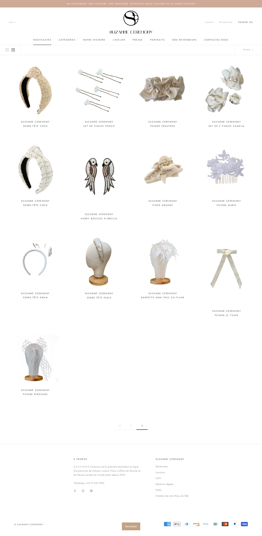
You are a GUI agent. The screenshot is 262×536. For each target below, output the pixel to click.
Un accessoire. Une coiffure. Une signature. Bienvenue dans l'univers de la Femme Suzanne (131, 3)
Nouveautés (42, 39)
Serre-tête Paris (99, 297)
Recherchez (162, 466)
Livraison (160, 472)
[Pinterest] (91, 491)
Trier (247, 49)
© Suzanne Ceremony (28, 524)
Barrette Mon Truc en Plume (162, 297)
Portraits (157, 39)
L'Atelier (119, 39)
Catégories (67, 39)
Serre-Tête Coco (35, 126)
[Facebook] (75, 491)
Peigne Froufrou (163, 126)
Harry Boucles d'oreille (99, 218)
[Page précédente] (119, 426)
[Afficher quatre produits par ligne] (13, 49)
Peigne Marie (226, 205)
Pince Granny (163, 205)
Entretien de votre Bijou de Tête (172, 496)
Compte (209, 22)
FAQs (158, 490)
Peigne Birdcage (35, 394)
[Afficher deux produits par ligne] (7, 49)
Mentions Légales (165, 484)
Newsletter (131, 526)
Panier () (245, 22)
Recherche (226, 22)
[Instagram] (83, 491)
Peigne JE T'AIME (226, 315)
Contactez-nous (216, 39)
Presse (138, 39)
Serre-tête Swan (35, 297)
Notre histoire (94, 39)
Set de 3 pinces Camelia (227, 126)
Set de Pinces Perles (99, 126)
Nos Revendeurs (184, 39)
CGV (158, 478)
